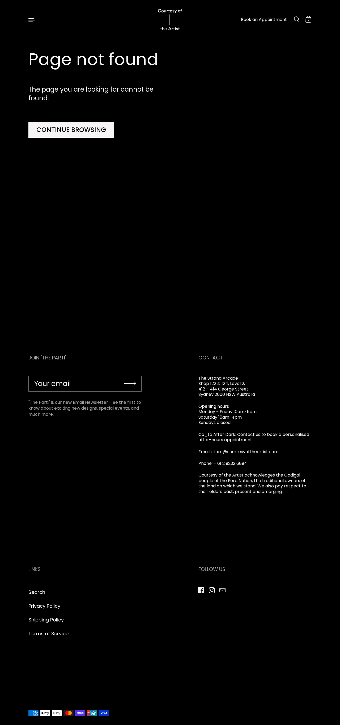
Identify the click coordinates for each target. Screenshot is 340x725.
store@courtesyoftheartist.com (244, 452)
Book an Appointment (264, 20)
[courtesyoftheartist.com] (170, 19)
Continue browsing (71, 129)
